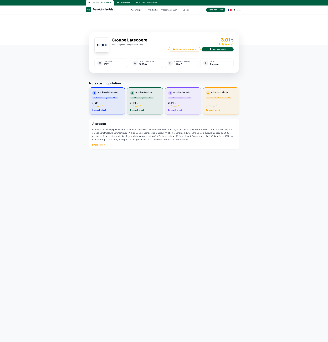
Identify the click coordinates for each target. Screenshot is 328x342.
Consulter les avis (216, 10)
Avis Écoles (153, 10)
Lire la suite (97, 144)
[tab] (100, 3)
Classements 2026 (169, 10)
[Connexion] (239, 10)
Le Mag (186, 10)
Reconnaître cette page (186, 49)
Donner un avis (219, 49)
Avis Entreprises (138, 10)
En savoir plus (98, 110)
